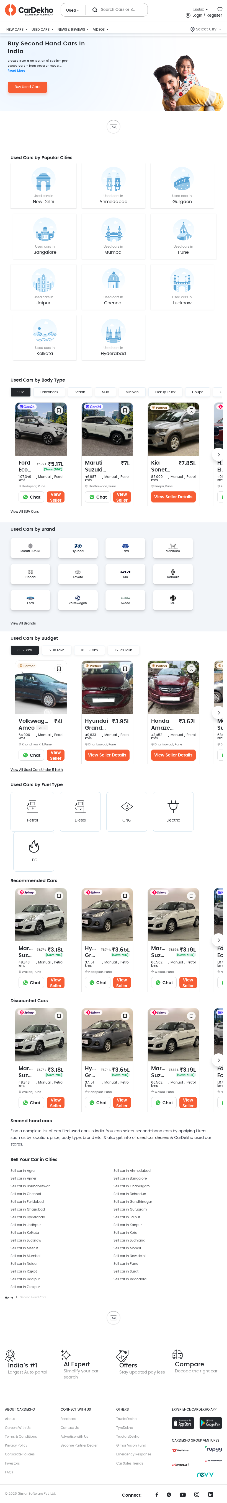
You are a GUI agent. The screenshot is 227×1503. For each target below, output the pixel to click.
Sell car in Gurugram (130, 1209)
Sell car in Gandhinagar (133, 1201)
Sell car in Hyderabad (28, 1217)
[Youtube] (184, 1495)
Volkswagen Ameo (35, 725)
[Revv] (205, 1475)
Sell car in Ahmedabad (132, 1170)
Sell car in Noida (24, 1263)
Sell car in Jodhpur (26, 1225)
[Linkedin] (212, 1496)
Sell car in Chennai (26, 1194)
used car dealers (153, 1138)
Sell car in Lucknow (26, 1240)
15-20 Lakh (123, 650)
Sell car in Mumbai (25, 1256)
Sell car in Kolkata (25, 1232)
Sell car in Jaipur (127, 1217)
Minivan (132, 392)
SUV (20, 392)
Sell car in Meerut (24, 1248)
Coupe (197, 392)
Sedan (80, 392)
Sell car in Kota (125, 1232)
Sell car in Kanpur (128, 1225)
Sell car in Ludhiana (129, 1240)
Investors (12, 1463)
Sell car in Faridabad (27, 1201)
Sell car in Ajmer (23, 1178)
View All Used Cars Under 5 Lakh (37, 769)
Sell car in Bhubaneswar (30, 1186)
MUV (105, 392)
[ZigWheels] (180, 1464)
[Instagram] (198, 1496)
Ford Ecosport (26, 466)
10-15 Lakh (89, 650)
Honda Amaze (160, 725)
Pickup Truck (165, 392)
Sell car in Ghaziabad (28, 1209)
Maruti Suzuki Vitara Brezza (99, 466)
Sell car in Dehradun (130, 1194)
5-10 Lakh (57, 650)
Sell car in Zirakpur (25, 1287)
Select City (206, 29)
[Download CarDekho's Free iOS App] (183, 1423)
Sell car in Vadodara (130, 1279)
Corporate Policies (20, 1454)
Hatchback (49, 392)
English (199, 9)
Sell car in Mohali (127, 1248)
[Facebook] (157, 1496)
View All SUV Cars (25, 511)
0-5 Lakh (24, 650)
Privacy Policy (16, 1445)
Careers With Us (17, 1427)
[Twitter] (171, 1496)
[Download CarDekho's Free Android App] (211, 1423)
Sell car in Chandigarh (132, 1186)
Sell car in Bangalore (130, 1178)
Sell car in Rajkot (24, 1271)
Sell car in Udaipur (25, 1279)
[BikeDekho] (180, 1450)
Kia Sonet (159, 466)
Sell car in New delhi (130, 1256)
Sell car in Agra (23, 1170)
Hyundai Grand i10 (96, 725)
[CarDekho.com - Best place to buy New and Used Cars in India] (29, 10)
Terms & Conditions (21, 1436)
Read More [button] (16, 70)
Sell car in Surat (126, 1271)
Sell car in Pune (126, 1263)
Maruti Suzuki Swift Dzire (26, 952)
